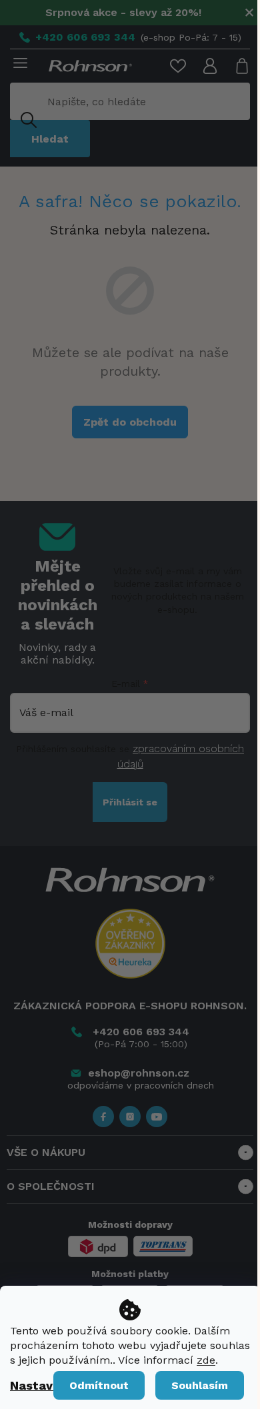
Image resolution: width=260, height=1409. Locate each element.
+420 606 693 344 (141, 1031)
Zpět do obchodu (130, 422)
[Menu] (18, 64)
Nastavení (40, 1385)
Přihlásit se (130, 802)
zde (206, 1360)
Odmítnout (99, 1385)
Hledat (50, 139)
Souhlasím (199, 1385)
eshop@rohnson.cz (138, 1073)
